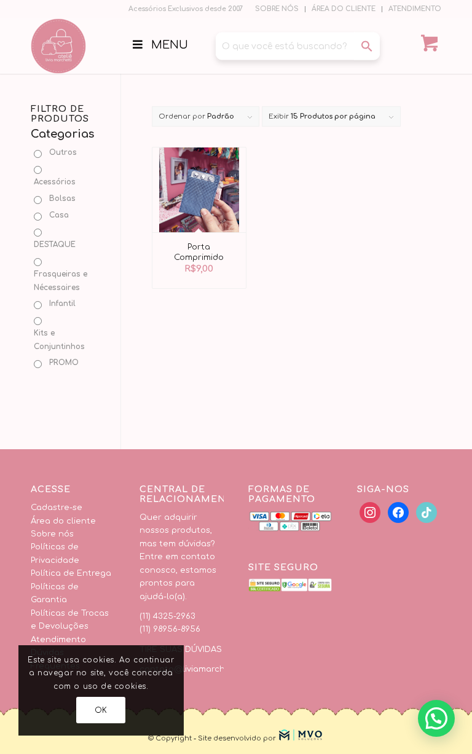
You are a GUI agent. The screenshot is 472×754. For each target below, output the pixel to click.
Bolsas (62, 198)
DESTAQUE (55, 244)
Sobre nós (52, 534)
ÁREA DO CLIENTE (344, 9)
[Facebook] (370, 512)
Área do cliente (63, 521)
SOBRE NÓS (277, 9)
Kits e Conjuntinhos (59, 339)
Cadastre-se (56, 507)
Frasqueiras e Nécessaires (60, 280)
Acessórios (55, 182)
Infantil (62, 303)
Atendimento (58, 639)
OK (101, 710)
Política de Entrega (71, 573)
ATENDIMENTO (414, 9)
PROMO (64, 362)
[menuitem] (277, 9)
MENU (169, 45)
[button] (436, 718)
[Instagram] (426, 512)
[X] (398, 512)
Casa (59, 215)
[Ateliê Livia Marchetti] (58, 46)
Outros (63, 152)
